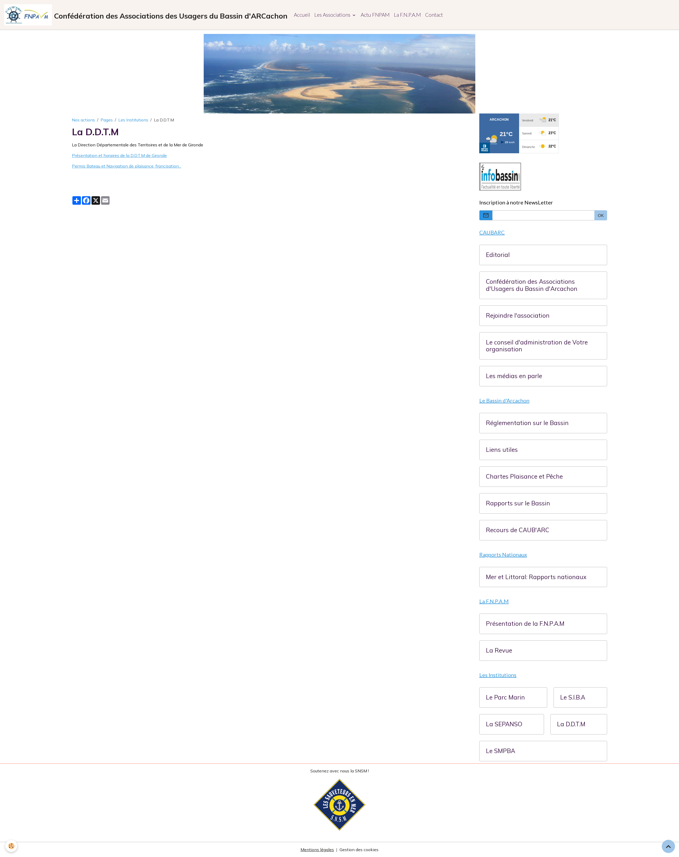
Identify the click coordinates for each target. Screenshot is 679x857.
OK (601, 215)
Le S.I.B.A (572, 697)
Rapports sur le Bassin (518, 503)
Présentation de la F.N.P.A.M (525, 623)
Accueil (302, 15)
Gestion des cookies (359, 849)
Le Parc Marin (505, 697)
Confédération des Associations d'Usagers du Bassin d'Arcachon (531, 285)
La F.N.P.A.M (407, 15)
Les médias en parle (514, 376)
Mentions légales (317, 849)
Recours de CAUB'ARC (517, 530)
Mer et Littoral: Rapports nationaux (536, 577)
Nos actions (83, 120)
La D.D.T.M (571, 724)
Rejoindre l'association (518, 315)
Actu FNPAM (375, 15)
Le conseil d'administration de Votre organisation (537, 346)
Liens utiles (502, 449)
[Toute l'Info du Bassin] (500, 176)
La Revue (499, 650)
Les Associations (332, 15)
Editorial (498, 255)
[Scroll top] (668, 846)
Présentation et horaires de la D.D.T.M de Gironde (119, 155)
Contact (434, 15)
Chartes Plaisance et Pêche (524, 476)
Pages (107, 120)
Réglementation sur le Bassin (527, 423)
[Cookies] (11, 846)
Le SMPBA (500, 751)
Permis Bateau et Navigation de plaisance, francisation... (126, 166)
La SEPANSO (504, 724)
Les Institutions (133, 120)
